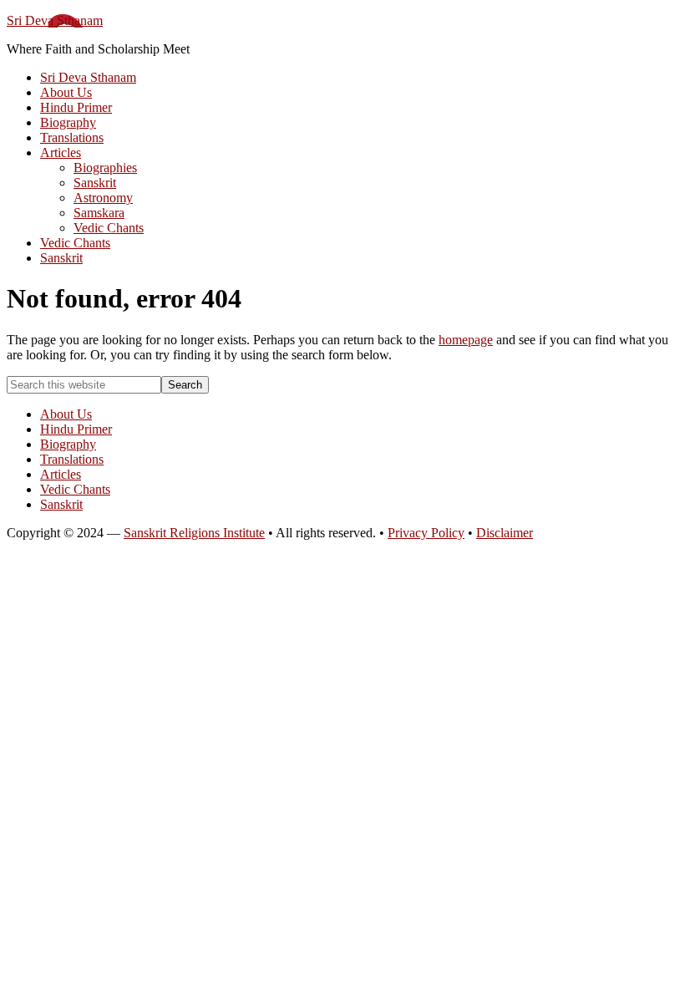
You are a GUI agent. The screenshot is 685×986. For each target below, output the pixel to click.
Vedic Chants (75, 489)
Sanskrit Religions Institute (194, 533)
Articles (60, 474)
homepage (466, 340)
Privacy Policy (426, 533)
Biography (68, 444)
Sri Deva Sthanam (55, 20)
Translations (72, 459)
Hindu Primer (76, 429)
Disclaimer (504, 533)
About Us (66, 414)
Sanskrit (61, 504)
